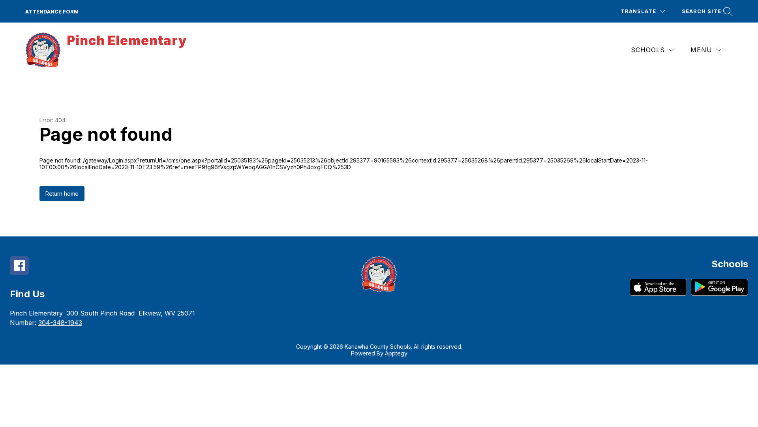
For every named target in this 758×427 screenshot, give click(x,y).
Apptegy (396, 353)
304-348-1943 (60, 323)
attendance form (52, 11)
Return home (62, 193)
